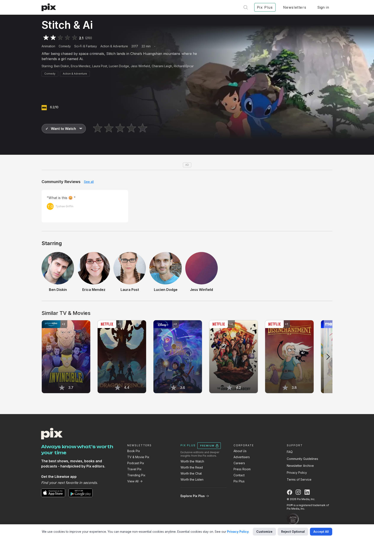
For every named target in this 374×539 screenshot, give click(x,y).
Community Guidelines (302, 459)
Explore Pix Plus (193, 496)
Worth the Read (192, 467)
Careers (239, 463)
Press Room (242, 469)
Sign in (323, 7)
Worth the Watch (192, 461)
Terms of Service (299, 479)
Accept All (321, 531)
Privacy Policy (297, 472)
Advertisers (242, 457)
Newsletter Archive (300, 465)
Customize (264, 531)
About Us (240, 451)
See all (89, 181)
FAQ (290, 452)
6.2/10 (54, 107)
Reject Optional (293, 531)
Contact (239, 475)
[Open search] (245, 7)
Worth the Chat (191, 473)
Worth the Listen (192, 479)
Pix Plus (239, 481)
